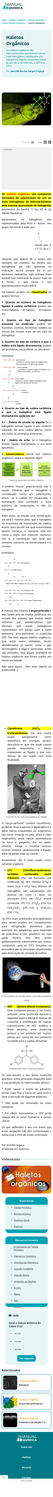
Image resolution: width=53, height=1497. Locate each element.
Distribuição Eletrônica (26, 1262)
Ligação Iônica (21, 1275)
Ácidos (17, 1287)
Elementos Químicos (25, 1256)
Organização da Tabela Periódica (26, 1248)
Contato (26, 1477)
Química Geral (21, 1220)
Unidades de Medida (25, 1281)
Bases (17, 1294)
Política (26, 1457)
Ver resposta (26, 1358)
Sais (16, 1300)
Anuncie (26, 1467)
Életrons (18, 1226)
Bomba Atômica (22, 1213)
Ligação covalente (23, 1268)
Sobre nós (26, 1447)
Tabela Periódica (23, 1207)
